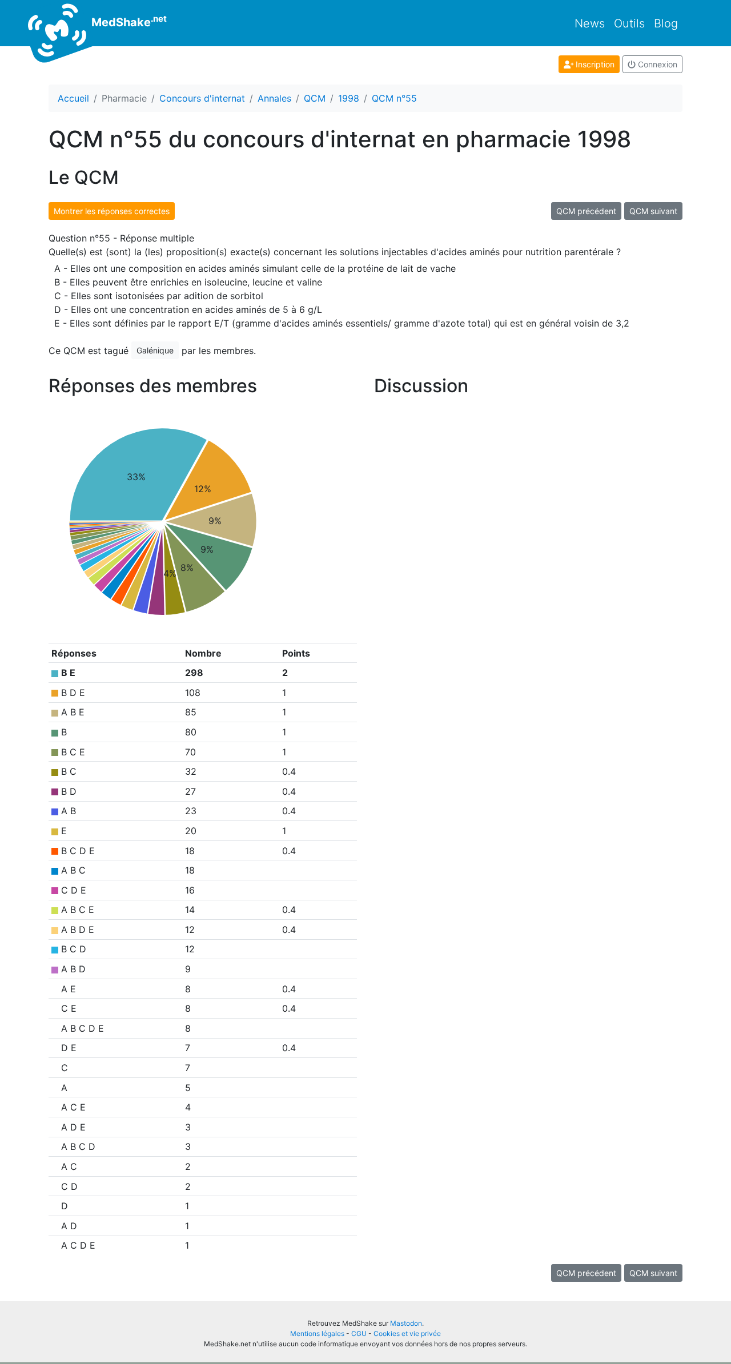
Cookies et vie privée (407, 1333)
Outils (629, 23)
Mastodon (406, 1323)
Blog (666, 23)
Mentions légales (317, 1333)
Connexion (656, 64)
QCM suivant (653, 211)
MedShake (128, 21)
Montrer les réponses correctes (112, 211)
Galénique (155, 350)
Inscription (593, 64)
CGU (359, 1333)
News (590, 23)
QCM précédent (586, 211)
